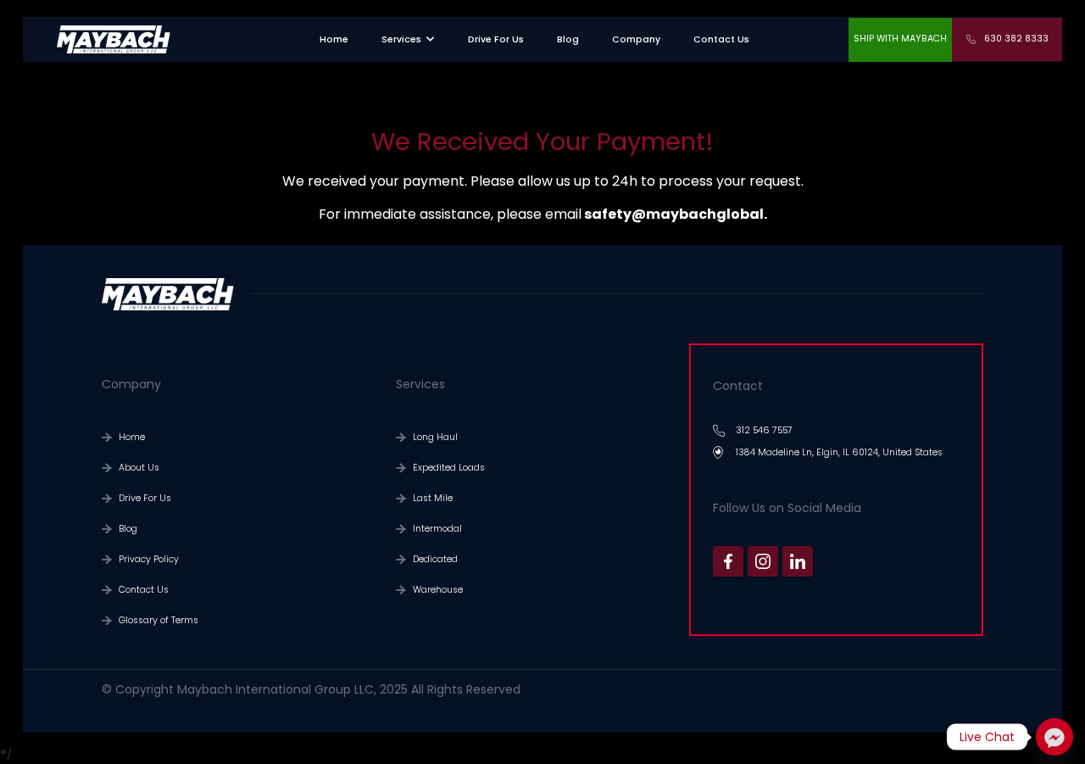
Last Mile (433, 498)
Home (132, 437)
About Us (139, 467)
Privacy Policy (149, 559)
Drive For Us (145, 498)
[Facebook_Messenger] (1054, 737)
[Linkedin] (797, 561)
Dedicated (435, 559)
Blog (128, 528)
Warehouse (438, 589)
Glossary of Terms (158, 620)
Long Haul (435, 437)
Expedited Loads (449, 467)
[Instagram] (763, 561)
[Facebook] (728, 561)
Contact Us (144, 589)
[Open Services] (430, 40)
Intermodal (437, 528)
